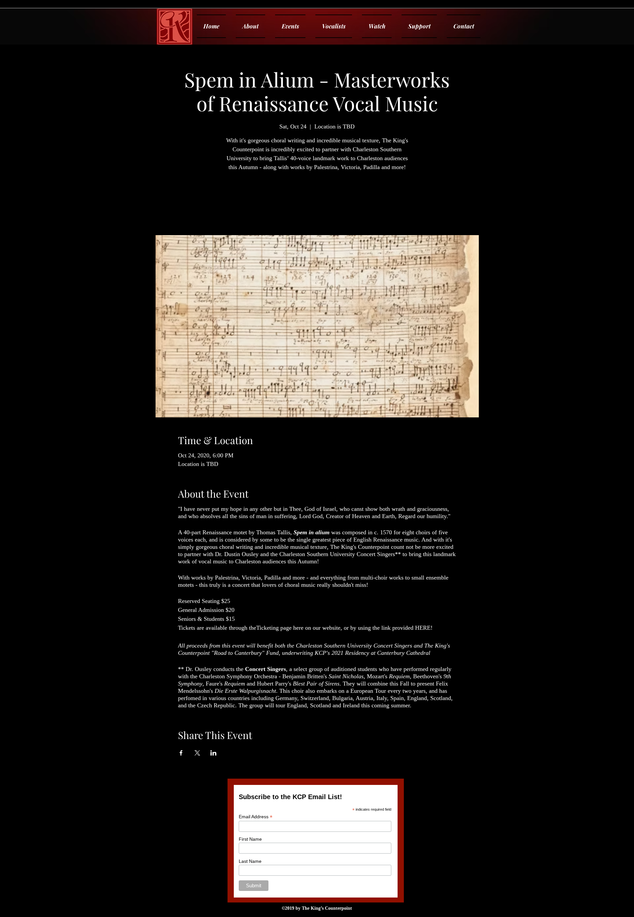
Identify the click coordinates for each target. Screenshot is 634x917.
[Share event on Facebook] (181, 753)
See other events (317, 204)
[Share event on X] (197, 753)
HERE (423, 627)
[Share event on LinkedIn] (213, 753)
